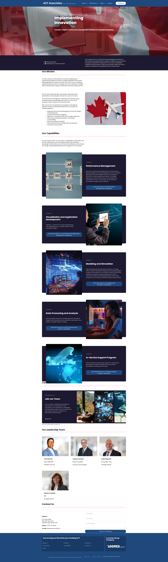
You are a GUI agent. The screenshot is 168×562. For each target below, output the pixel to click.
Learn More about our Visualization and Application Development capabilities (64, 234)
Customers (88, 543)
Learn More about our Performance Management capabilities (104, 187)
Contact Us (120, 3)
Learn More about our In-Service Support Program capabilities (104, 372)
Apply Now (48, 419)
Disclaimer (111, 556)
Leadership (46, 545)
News (44, 548)
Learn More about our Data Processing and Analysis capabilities (64, 328)
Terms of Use (117, 556)
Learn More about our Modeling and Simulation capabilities (104, 284)
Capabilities (67, 545)
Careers (109, 3)
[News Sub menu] (105, 3)
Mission (45, 543)
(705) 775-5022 (51, 525)
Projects (66, 543)
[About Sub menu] (86, 3)
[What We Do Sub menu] (98, 3)
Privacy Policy (106, 556)
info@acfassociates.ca (53, 528)
